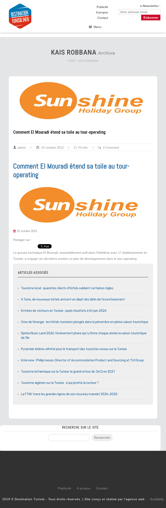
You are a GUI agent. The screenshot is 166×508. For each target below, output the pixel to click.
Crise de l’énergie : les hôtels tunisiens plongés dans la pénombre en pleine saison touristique (84, 322)
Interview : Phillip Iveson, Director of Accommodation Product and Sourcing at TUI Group (82, 360)
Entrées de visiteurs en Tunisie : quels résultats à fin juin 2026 (64, 311)
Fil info (83, 147)
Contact (102, 17)
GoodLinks (157, 499)
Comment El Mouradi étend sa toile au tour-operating (59, 132)
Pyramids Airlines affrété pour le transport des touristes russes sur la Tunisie (74, 349)
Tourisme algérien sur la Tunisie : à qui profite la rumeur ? (60, 383)
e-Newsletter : (150, 6)
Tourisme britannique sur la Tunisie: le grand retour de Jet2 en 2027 (68, 371)
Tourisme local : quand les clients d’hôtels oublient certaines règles (67, 288)
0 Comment (111, 147)
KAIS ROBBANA (89, 60)
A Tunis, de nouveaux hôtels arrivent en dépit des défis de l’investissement (73, 299)
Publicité (102, 7)
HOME (71, 60)
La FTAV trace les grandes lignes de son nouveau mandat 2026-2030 (69, 394)
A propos (102, 12)
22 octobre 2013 (52, 147)
